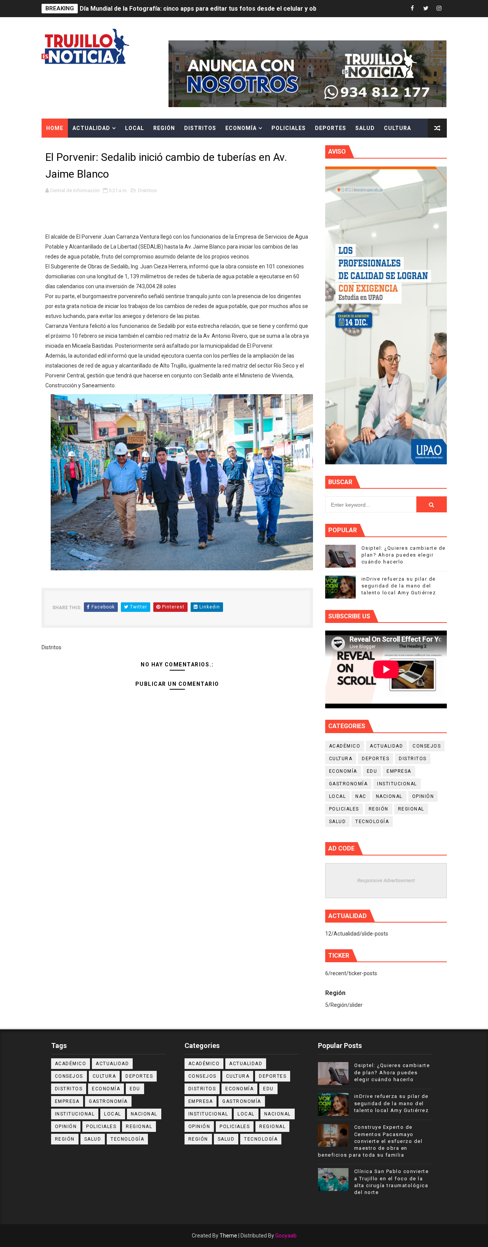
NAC (360, 796)
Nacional (389, 796)
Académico (345, 746)
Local (134, 128)
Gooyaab (286, 1236)
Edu (372, 771)
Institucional (397, 783)
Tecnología (372, 821)
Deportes (330, 128)
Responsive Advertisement (386, 880)
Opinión (423, 796)
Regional (411, 809)
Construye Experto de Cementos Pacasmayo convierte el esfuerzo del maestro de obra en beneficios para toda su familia (370, 1141)
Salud (365, 128)
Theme (228, 1236)
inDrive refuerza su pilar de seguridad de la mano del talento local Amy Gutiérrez (398, 585)
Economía (241, 128)
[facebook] (412, 8)
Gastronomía (348, 783)
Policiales (288, 128)
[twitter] (426, 8)
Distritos (200, 128)
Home (54, 128)
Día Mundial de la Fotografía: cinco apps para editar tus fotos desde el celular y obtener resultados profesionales (244, 8)
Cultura (397, 128)
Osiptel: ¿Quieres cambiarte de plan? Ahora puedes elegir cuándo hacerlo (403, 555)
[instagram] (439, 8)
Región (164, 128)
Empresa (399, 771)
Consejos (427, 746)
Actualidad (91, 128)
